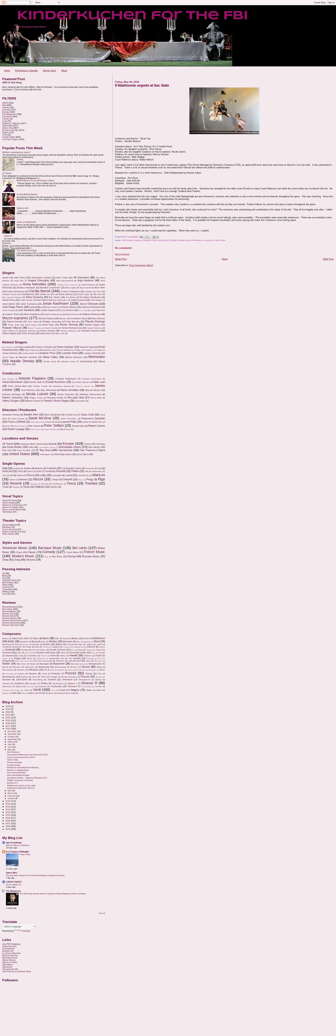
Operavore (7, 967)
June (10, 747)
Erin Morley (71, 297)
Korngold (6, 661)
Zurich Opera (82, 454)
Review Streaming (11, 623)
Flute (4, 475)
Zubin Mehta (80, 401)
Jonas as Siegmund (26, 222)
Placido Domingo (95, 321)
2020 (8, 717)
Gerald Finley (8, 300)
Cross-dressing (9, 529)
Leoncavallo (47, 661)
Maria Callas (50, 357)
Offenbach (33, 670)
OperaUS (166, 240)
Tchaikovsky (56, 686)
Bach (46, 638)
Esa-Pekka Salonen (80, 382)
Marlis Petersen (72, 314)
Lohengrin (57, 475)
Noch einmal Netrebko (16, 772)
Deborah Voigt (86, 347)
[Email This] (144, 237)
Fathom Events (9, 946)
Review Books (9, 611)
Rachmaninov (9, 677)
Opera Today (12, 760)
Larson (26, 661)
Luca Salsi (83, 310)
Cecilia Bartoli (39, 291)
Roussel (99, 677)
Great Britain (14, 447)
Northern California (134, 240)
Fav (4, 578)
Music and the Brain (11, 509)
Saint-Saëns (22, 679)
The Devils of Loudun (27, 250)
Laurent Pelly (68, 421)
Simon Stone (35, 429)
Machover (98, 661)
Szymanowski (40, 686)
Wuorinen (50, 693)
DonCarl (7, 471)
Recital (72, 556)
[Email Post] (140, 237)
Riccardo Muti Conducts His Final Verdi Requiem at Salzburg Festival (35, 875)
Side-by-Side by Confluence (18, 845)
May (10, 750)
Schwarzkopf (86, 361)
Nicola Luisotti (37, 394)
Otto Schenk (34, 426)
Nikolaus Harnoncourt (90, 394)
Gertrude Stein (9, 580)
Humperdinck (54, 658)
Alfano (36, 638)
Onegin (55, 479)
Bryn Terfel (100, 287)
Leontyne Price (46, 353)
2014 (8, 804)
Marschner (21, 664)
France (88, 444)
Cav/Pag (66, 468)
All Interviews (81, 277)
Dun (34, 650)
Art (3, 573)
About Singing (9, 503)
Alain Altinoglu (8, 379)
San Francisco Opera (92, 450)
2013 (8, 806)
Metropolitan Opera (69, 447)
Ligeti (70, 661)
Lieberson (60, 661)
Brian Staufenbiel (52, 415)
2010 (8, 815)
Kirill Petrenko (28, 390)
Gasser (99, 650)
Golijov (83, 652)
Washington (45, 454)
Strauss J (72, 683)
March (10, 793)
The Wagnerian (13, 891)
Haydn (98, 655)
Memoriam (96, 357)
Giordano (40, 652)
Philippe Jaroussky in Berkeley (20, 780)
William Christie (32, 401)
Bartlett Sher (31, 414)
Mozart (86, 666)
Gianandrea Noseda (61, 386)
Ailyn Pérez (20, 277)
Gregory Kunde (13, 765)
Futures (5, 119)
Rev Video (7, 609)
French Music (94, 552)
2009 (8, 818)
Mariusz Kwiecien (73, 357)
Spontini (33, 683)
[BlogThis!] (147, 237)
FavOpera (7, 116)
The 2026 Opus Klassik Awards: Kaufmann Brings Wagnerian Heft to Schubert (52, 894)
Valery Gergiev (10, 400)
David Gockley (17, 419)
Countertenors (27, 294)
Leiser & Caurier (90, 422)
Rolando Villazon (12, 327)
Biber (78, 642)
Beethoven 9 (12, 783)
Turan (26, 486)
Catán (99, 644)
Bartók (86, 638)
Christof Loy (71, 415)
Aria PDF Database (11, 944)
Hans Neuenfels (37, 422)
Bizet (97, 641)
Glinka (63, 653)
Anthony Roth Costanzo (67, 285)
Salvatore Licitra (68, 361)
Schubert (52, 679)
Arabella (16, 468)
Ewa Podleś (76, 350)
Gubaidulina (32, 656)
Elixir (39, 471)
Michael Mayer (19, 426)
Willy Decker (65, 429)
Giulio (20, 475)
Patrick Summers (12, 397)
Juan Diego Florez (12, 307)
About (64, 70)
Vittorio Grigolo (9, 333)
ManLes (99, 475)
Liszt (78, 661)
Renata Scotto (50, 361)
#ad (4, 105)
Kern (100, 658)
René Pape (48, 325)
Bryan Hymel (85, 288)
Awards (5, 107)
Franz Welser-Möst (17, 386)
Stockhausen (58, 683)
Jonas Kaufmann (55, 303)
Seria (5, 559)
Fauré (63, 650)
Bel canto (79, 548)
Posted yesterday (14, 762)
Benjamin (24, 642)
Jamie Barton (8, 304)
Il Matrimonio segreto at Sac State (21, 785)
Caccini (70, 644)
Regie (5, 132)
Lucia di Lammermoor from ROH (21, 757)
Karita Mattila (35, 307)
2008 (8, 821)
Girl (11, 475)
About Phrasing (9, 500)
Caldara (89, 644)
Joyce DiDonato (89, 303)
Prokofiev (56, 673)
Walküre (40, 486)
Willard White (45, 333)
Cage (80, 644)
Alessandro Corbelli (41, 277)
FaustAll (60, 471)
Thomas (98, 686)
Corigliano (55, 647)
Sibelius (98, 680)
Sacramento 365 (10, 969)
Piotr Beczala (73, 321)
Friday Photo (24, 854)
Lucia (69, 475)
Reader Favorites (178, 240)
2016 (8, 728)
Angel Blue (19, 281)
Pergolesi (92, 670)
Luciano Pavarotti (92, 353)
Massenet (58, 663)
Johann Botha (28, 353)
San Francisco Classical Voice (16, 971)
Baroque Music (50, 548)
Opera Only (156, 240)
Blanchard (6, 644)
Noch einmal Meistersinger (18, 775)
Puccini (70, 673)
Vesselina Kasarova (90, 331)
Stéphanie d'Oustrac (27, 331)
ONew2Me (147, 240)
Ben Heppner (7, 347)
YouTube (6, 594)
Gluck (72, 652)
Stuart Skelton (8, 331)
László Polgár (8, 357)
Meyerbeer (29, 667)
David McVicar (40, 418)
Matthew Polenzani (91, 314)
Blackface (7, 527)
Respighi (53, 677)
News (5, 585)
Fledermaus (97, 471)
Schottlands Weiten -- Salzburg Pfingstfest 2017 (27, 778)
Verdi (37, 690)
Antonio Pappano (32, 378)
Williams (31, 693)
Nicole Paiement (66, 394)
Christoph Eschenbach (91, 379)
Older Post (328, 259)
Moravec (74, 667)
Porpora (21, 674)
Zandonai (61, 693)
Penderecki (80, 670)
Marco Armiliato (69, 390)
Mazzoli (82, 664)
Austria (52, 443)
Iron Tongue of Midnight (17, 852)
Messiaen (17, 667)
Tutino (26, 690)
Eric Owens (54, 297)
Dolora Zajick (83, 294)
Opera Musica (9, 960)
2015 (8, 801)
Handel (73, 655)
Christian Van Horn (93, 291)
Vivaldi (62, 690)
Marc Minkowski (48, 390)
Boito (17, 644)
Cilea (37, 647)
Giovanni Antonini (82, 386)
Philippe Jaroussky (52, 321)
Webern (5, 693)
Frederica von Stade (93, 350)
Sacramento (208, 240)
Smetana (6, 683)
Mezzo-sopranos (15, 318)
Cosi (99, 468)
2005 (8, 829)
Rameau (24, 677)
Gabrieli (89, 650)
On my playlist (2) (13, 884)
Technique (7, 512)
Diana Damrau (66, 294)
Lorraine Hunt (69, 353)
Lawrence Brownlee (91, 307)
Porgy (89, 479)
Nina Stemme (98, 318)
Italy (31, 447)
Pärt (100, 674)
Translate (25, 931)
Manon (13, 480)
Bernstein (67, 641)
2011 (8, 812)
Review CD (7, 613)
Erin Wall (63, 350)
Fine (72, 650)
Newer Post (121, 259)
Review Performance (194, 240)
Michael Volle (64, 318)
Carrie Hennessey (15, 291)
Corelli (45, 647)
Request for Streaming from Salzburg (22, 767)
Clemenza (89, 468)
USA (4, 135)
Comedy (6, 110)
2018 (8, 723)
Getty (18, 653)
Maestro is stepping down (18, 770)
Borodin (36, 644)
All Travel (7, 443)
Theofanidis (86, 687)
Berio (43, 642)
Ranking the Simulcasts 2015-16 (20, 788)
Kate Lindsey (52, 307)
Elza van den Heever (11, 297)
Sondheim (19, 683)
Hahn (53, 655)
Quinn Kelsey (31, 325)
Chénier (78, 468)
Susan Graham (47, 331)
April (10, 791)
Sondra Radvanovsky (71, 328)
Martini (33, 664)
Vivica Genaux (28, 333)
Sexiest (5, 587)
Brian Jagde (70, 288)
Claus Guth (87, 414)
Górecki (44, 656)
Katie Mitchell (52, 422)
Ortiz (52, 670)
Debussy (91, 647)
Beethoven (99, 638)
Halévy (63, 656)
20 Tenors (7, 173)
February (12, 796)
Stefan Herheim (50, 429)
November (12, 734)
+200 (123, 240)
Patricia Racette (14, 321)
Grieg (20, 656)
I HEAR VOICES (14, 882)
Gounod (9, 655)
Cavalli (5, 647)
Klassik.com (8, 951)
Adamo (5, 638)
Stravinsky (6, 686)
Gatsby (20, 159)
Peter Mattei (33, 322)
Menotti (5, 667)
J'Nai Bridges (96, 300)
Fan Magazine (9, 114)
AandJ (5, 277)
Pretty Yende (13, 325)
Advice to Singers (10, 507)
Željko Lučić (59, 333)
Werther (54, 487)
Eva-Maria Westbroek (90, 297)
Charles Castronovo (70, 291)
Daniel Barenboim (12, 382)
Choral (19, 552)
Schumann (67, 679)
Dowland (25, 650)
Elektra (30, 471)
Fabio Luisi (99, 382)
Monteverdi (43, 667)
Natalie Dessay (22, 361)
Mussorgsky (7, 670)
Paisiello (60, 670)
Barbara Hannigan (26, 287)
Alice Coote (62, 277)
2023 (8, 709)
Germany (100, 444)
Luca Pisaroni (67, 310)
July (10, 744)
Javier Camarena (28, 304)
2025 (8, 706)
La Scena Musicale (11, 953)
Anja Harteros (85, 280)
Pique (80, 480)
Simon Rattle (96, 398)
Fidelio (75, 471)
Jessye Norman (9, 353)
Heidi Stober (42, 300)
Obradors (21, 670)
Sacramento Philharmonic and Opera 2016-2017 (27, 755)
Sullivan (19, 686)
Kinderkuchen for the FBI (132, 16)
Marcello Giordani (28, 357)
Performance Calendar (26, 70)
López (87, 661)
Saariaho (6, 679)
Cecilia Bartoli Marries (27, 194)
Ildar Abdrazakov (60, 300)
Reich (43, 677)
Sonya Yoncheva (94, 328)
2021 (8, 715)
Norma (23, 479)
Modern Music (23, 556)
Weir (23, 693)
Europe (5, 112)
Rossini (85, 676)
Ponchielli (9, 674)
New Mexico (94, 447)
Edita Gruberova (31, 350)
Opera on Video (9, 962)
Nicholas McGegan (11, 394)
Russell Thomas (34, 328)
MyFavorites (8, 582)
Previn (44, 674)
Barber (75, 638)
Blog (4, 575)
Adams (15, 638)
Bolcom (26, 644)
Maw (73, 664)
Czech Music (72, 552)
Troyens (16, 487)
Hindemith (41, 658)
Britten (59, 644)
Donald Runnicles (56, 382)
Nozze (38, 479)
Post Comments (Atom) (141, 265)
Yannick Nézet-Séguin (56, 400)
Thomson (6, 690)
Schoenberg (38, 680)
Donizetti (10, 649)
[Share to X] (151, 237)
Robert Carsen (96, 425)
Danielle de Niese (47, 294)
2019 (8, 720)
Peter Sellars (54, 425)
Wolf (40, 693)
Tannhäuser (57, 484)
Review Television (11, 625)
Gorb (93, 653)
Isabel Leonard (78, 300)
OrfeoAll (67, 479)
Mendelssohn (95, 664)
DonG (20, 471)
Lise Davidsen (26, 310)
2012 (8, 809)
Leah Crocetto (8, 310)
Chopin (28, 647)
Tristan (5, 487)
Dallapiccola (78, 647)
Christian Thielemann (65, 379)
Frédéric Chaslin (40, 386)
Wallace (89, 690)
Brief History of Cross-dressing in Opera (35, 180)
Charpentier (17, 647)
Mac (87, 475)
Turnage (16, 690)
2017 (8, 726)
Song (17, 559)
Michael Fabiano (46, 318)
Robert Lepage (16, 429)
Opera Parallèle (23, 450)
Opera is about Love (12, 531)
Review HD (7, 616)
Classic (31, 552)
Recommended (9, 607)
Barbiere (39, 468)
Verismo (31, 559)
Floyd (80, 650)
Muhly (99, 667)
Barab (65, 638)
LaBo (43, 475)
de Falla (71, 693)
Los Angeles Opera (47, 447)
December (12, 731)
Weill (14, 693)
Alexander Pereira (11, 415)
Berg (34, 641)
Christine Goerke (9, 294)
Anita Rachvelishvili (64, 281)
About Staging (9, 525)
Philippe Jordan (36, 398)
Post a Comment (122, 254)
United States (219, 240)
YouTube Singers (10, 139)
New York (7, 450)
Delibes (102, 647)
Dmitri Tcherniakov (69, 419)
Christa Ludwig (23, 347)
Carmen (51, 468)
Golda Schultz (26, 300)
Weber (99, 690)
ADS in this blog (12, 82)
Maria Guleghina (32, 314)
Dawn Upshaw (65, 347)
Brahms (46, 644)
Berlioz (53, 641)
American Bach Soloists (31, 444)
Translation (7, 589)
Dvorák (52, 650)
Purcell (89, 673)
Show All (102, 913)
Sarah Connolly (51, 328)
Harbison (88, 656)
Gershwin (6, 652)
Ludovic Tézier (12, 314)
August (11, 742)
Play (46, 557)
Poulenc (33, 673)
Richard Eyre (78, 426)
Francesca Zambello (93, 418)
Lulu (80, 475)
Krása (17, 661)
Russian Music (91, 556)
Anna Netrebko (34, 284)
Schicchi (44, 484)
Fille (86, 471)
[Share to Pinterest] (157, 237)
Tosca (71, 483)
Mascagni (44, 664)
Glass (52, 652)
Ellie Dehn (97, 294)
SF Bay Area (42, 450)
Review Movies (9, 618)
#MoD (5, 103)
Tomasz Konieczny (69, 331)
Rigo (101, 479)
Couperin (67, 647)
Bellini (11, 641)
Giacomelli (29, 653)
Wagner (75, 690)
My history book (9, 958)
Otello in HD (22, 208)
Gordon (102, 653)
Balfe (57, 638)
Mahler (6, 663)
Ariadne (27, 468)
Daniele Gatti (35, 382)
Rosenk (16, 483)
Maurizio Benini (92, 390)
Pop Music (57, 556)
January (11, 798)
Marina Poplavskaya (53, 314)
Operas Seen (49, 70)
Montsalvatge (60, 667)
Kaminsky (90, 658)
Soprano (8, 236)
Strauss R (89, 683)
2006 (8, 826)
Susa (28, 687)
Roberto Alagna (92, 325)
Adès (26, 638)
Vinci (53, 690)
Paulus (70, 670)
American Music (14, 548)
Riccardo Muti (76, 397)
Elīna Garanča (34, 297)
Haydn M (6, 658)
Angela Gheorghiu (38, 280)
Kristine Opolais (68, 307)
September (12, 739)
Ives (66, 658)
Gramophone (8, 948)
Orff (45, 670)
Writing (5, 591)
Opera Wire (11, 873)
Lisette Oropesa (48, 310)
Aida (4, 468)
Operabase (7, 964)
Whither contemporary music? (16, 152)
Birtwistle (87, 642)
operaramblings (14, 842)
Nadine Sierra (80, 318)
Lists (4, 121)
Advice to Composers (12, 505)
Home (7, 70)
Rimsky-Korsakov (69, 677)
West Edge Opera (63, 454)
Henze (29, 658)
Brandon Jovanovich (50, 287)
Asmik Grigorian (88, 285)
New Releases (13, 752)
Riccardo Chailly (55, 398)
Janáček (77, 658)
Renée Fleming (69, 324)
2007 (8, 823)
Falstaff (48, 471)
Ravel (34, 677)
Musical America (10, 955)
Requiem (6, 243)
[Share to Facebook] (154, 237)
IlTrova (30, 475)
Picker (102, 670)
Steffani (44, 683)
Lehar (35, 661)
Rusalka (34, 484)
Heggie (17, 658)
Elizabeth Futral (49, 350)
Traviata (91, 483)
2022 (8, 712)
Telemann (72, 686)
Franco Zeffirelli (16, 421)
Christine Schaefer (43, 347)
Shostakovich (84, 680)
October (11, 737)
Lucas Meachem (98, 310)
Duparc (42, 650)
